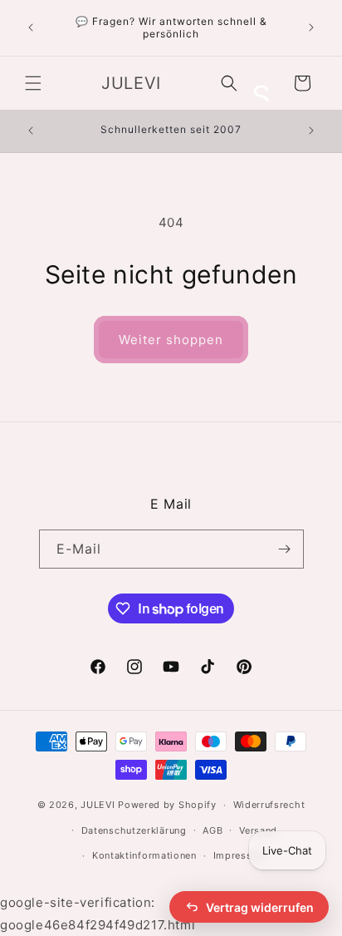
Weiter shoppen (171, 339)
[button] (33, 83)
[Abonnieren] (284, 549)
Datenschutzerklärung (134, 830)
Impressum (239, 855)
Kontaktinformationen (144, 855)
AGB (212, 830)
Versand (258, 830)
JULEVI (99, 804)
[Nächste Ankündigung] (311, 27)
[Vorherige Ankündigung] (30, 27)
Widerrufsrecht (269, 804)
